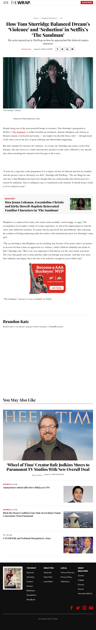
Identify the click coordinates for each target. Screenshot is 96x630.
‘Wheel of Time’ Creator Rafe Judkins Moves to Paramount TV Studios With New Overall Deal (48, 466)
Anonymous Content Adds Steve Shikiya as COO (26, 487)
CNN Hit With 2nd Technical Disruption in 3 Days (27, 538)
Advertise (30, 577)
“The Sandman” (19, 131)
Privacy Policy (66, 577)
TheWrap (31, 568)
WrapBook (30, 599)
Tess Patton (38, 475)
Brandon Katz (26, 49)
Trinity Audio (26, 119)
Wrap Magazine (83, 569)
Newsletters (31, 595)
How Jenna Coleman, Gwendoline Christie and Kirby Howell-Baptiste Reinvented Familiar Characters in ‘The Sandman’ (34, 206)
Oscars (81, 589)
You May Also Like (19, 399)
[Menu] (5, 2)
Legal (64, 568)
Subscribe (87, 2)
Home (36, 18)
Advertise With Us (85, 593)
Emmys (81, 584)
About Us (30, 572)
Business (7, 484)
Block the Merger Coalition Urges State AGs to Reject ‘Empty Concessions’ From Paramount (32, 514)
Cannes (81, 575)
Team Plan (48, 577)
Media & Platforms (49, 18)
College (81, 580)
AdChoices (65, 581)
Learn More (48, 581)
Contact (29, 581)
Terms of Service (67, 572)
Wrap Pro (49, 568)
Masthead (30, 590)
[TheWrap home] (20, 2)
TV (61, 18)
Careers (29, 586)
